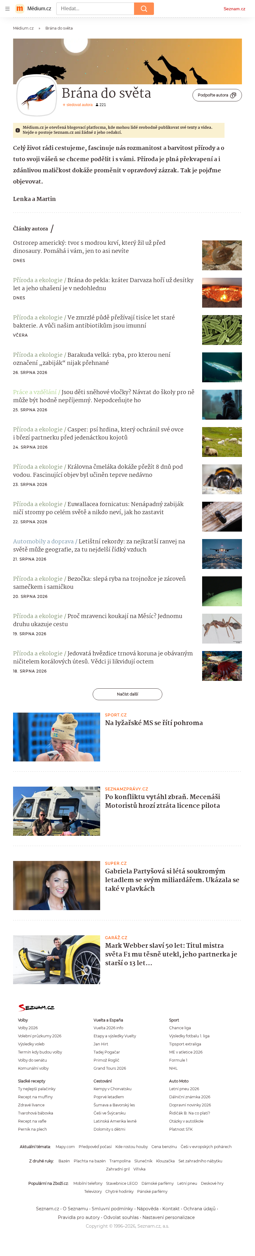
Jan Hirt (101, 1044)
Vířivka (139, 1169)
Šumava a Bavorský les (114, 1105)
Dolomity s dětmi (109, 1129)
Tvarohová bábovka (35, 1113)
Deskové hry (212, 1183)
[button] (222, 255)
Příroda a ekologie (38, 280)
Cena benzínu (164, 1146)
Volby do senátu (32, 1060)
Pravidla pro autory (79, 1217)
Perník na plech (32, 1129)
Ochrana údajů (199, 1209)
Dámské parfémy (157, 1183)
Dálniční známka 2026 (189, 1097)
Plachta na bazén (90, 1161)
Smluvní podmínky (112, 1209)
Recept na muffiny (35, 1097)
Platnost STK (180, 1129)
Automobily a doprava (43, 542)
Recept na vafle (32, 1121)
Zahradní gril (118, 1169)
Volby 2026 (28, 1028)
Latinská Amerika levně (115, 1121)
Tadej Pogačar (107, 1052)
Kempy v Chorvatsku (113, 1088)
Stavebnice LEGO (122, 1183)
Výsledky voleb (31, 1044)
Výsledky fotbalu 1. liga (189, 1036)
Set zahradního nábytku (200, 1161)
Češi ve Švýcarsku (110, 1113)
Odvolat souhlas (121, 1217)
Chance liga (180, 1028)
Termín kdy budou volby (40, 1052)
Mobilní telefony (87, 1183)
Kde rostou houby (131, 1146)
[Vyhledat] (144, 8)
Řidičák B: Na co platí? (189, 1113)
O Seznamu (75, 1209)
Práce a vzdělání (35, 392)
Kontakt (171, 1209)
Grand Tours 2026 (110, 1068)
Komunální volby (33, 1068)
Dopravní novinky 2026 (190, 1105)
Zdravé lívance (31, 1105)
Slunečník (143, 1161)
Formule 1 (178, 1060)
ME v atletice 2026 (185, 1052)
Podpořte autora (213, 95)
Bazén (64, 1161)
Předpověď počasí (95, 1146)
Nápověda (148, 1209)
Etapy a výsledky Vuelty (115, 1036)
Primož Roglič (106, 1060)
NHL (173, 1068)
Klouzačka (165, 1161)
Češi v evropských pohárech (206, 1146)
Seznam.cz (234, 8)
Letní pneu (187, 1183)
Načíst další (127, 694)
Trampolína (120, 1161)
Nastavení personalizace (168, 1217)
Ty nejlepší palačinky (36, 1088)
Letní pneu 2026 (184, 1088)
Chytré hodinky (119, 1191)
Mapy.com (65, 1146)
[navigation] (7, 9)
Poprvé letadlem (109, 1097)
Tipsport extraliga (185, 1044)
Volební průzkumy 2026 (39, 1036)
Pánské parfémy (152, 1191)
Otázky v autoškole (186, 1121)
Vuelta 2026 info (108, 1028)
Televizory (93, 1191)
